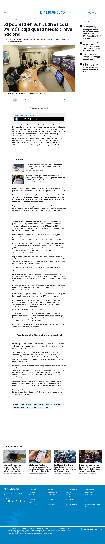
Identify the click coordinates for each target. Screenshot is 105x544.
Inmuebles (88, 494)
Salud (68, 497)
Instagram (9, 501)
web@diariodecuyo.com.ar (22, 530)
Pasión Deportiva (52, 492)
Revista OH (32, 504)
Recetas (50, 502)
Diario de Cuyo (7, 19)
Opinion (68, 492)
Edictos (87, 507)
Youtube (21, 501)
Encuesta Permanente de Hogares (25, 408)
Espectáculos (51, 494)
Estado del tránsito (72, 504)
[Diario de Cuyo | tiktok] (100, 12)
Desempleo (57, 404)
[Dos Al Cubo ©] (89, 530)
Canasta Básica (26, 404)
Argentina (18, 19)
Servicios (88, 502)
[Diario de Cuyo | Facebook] (89, 12)
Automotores (89, 497)
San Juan (32, 492)
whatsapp (25, 501)
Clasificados (89, 492)
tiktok (13, 501)
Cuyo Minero (33, 499)
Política (31, 494)
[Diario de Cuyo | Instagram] (93, 12)
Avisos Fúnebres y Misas (92, 504)
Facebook (5, 501)
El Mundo (50, 499)
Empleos (87, 499)
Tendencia (69, 502)
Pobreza (47, 408)
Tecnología (70, 499)
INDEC (40, 408)
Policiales (50, 490)
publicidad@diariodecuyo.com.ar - (61, 530)
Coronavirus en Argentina (43, 404)
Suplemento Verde (35, 502)
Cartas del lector (71, 490)
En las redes (51, 504)
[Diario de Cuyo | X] (96, 12)
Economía (32, 497)
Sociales (68, 494)
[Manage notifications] (101, 529)
